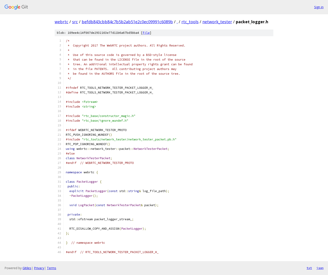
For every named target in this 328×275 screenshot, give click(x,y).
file (146, 33)
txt (309, 268)
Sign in (319, 7)
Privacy (39, 268)
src (75, 21)
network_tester (217, 21)
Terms (51, 268)
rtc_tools (190, 21)
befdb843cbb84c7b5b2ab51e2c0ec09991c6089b (127, 21)
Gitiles (27, 268)
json (320, 268)
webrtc (61, 21)
